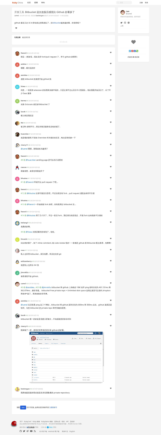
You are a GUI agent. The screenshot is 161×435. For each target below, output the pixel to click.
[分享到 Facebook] (135, 51)
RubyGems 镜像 (47, 421)
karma (23, 100)
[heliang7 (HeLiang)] (17, 223)
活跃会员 (57, 421)
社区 (29, 2)
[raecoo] (17, 168)
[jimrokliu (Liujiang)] (17, 273)
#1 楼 (23, 182)
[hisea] (17, 87)
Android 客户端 (53, 431)
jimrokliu (24, 272)
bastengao (40, 15)
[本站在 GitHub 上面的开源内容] (21, 431)
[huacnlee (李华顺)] (17, 134)
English (72, 431)
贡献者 (72, 421)
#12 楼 (23, 193)
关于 (21, 421)
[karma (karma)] (17, 101)
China (17, 2)
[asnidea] (17, 76)
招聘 (36, 2)
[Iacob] (17, 112)
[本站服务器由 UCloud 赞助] (30, 427)
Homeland (59, 424)
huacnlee (24, 134)
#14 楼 (23, 215)
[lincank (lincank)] (17, 239)
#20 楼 (38, 287)
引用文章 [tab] (17, 37)
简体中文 (65, 431)
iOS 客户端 (43, 431)
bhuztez (24, 178)
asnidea (24, 75)
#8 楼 (23, 160)
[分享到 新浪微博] (132, 51)
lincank (24, 239)
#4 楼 (23, 232)
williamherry (26, 261)
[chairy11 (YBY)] (17, 145)
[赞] (16, 28)
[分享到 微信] (137, 51)
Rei (22, 123)
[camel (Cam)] (17, 284)
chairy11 (24, 145)
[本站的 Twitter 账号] (24, 431)
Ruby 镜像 (36, 421)
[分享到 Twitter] (130, 51)
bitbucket (57, 23)
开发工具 (19, 12)
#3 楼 (23, 287)
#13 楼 (23, 204)
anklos (23, 64)
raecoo (23, 167)
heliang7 (24, 223)
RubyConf (27, 421)
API (67, 421)
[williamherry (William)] (17, 262)
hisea (23, 86)
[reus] (17, 251)
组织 (63, 421)
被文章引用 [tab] (26, 37)
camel (16, 15)
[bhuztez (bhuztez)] (17, 179)
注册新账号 (53, 407)
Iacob (23, 112)
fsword (24, 53)
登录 (146, 3)
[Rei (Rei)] (17, 123)
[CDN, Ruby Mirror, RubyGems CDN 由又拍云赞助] (50, 427)
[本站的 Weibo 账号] (28, 431)
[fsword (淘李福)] (17, 53)
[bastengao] (17, 389)
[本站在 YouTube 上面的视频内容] (31, 431)
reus (22, 250)
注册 (141, 3)
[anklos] (17, 64)
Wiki (43, 2)
